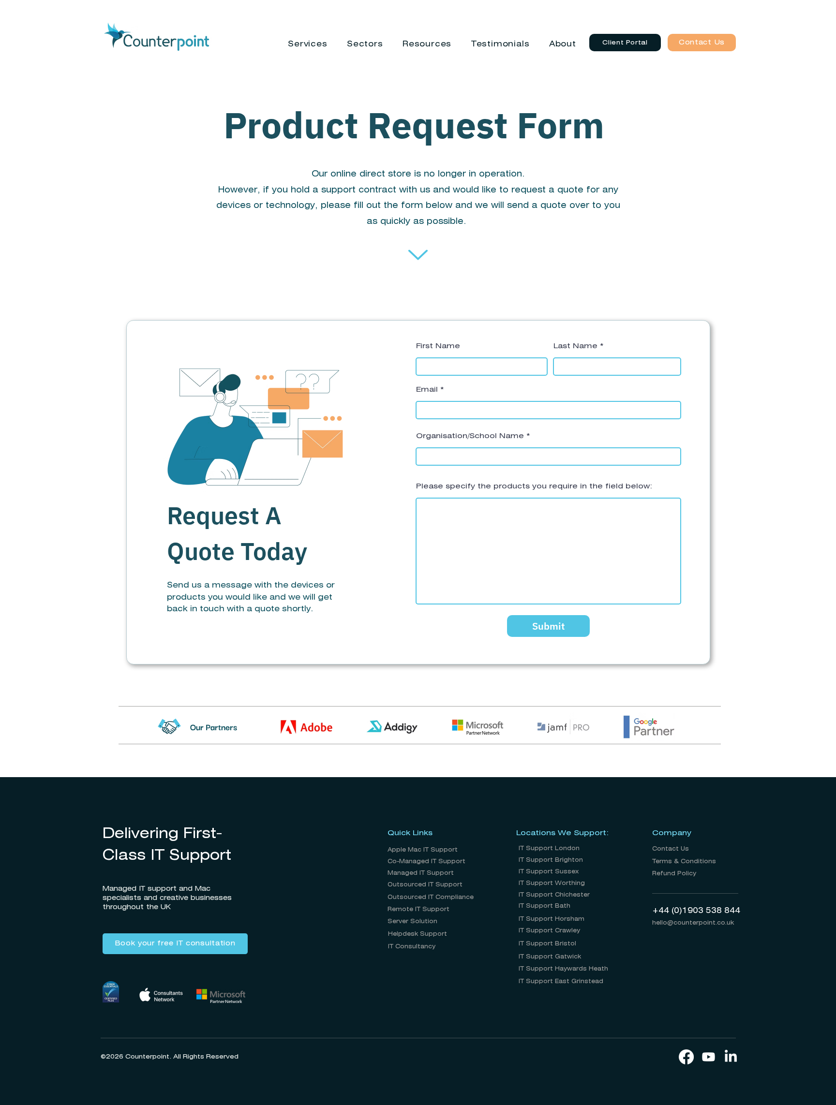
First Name (438, 346)
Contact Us (670, 849)
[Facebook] (686, 1056)
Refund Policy (674, 873)
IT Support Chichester (554, 895)
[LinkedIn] (730, 1056)
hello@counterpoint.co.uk (693, 923)
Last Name (575, 346)
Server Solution (412, 921)
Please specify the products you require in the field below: (534, 486)
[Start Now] (418, 255)
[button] (307, 44)
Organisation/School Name (470, 436)
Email (427, 389)
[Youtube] (708, 1056)
